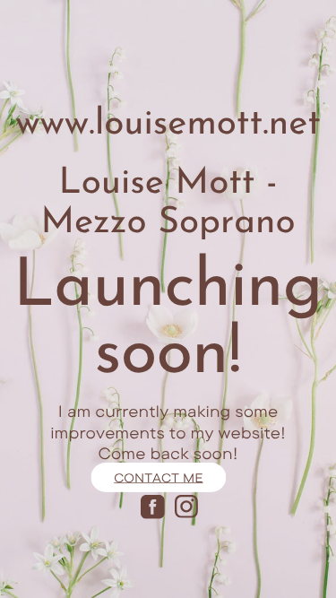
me (191, 477)
